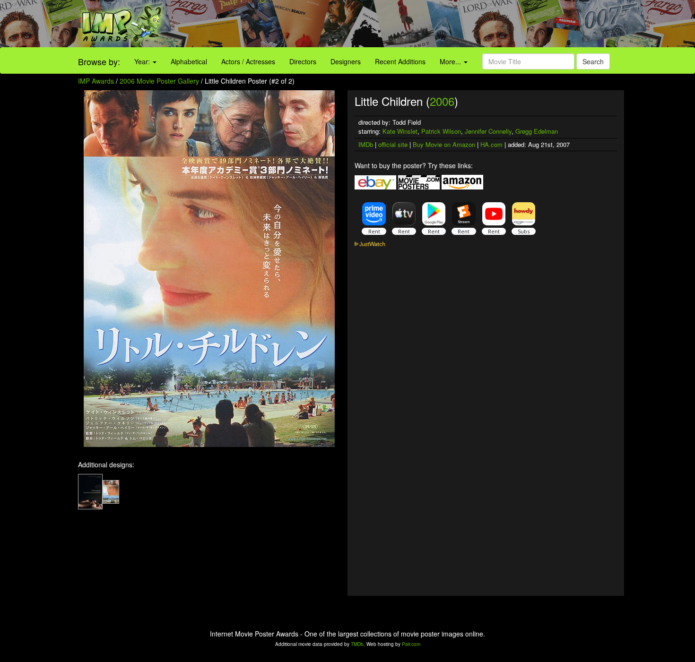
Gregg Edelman (536, 131)
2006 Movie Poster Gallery (159, 81)
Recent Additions (400, 61)
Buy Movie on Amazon (444, 144)
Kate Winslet (399, 131)
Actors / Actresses (248, 61)
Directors (302, 61)
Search (593, 61)
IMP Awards (96, 81)
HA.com (491, 144)
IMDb (365, 144)
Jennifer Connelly (488, 131)
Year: (143, 61)
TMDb (357, 644)
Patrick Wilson (441, 131)
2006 (442, 101)
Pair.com (411, 644)
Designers (345, 61)
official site (393, 144)
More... (451, 61)
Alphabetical (189, 61)
